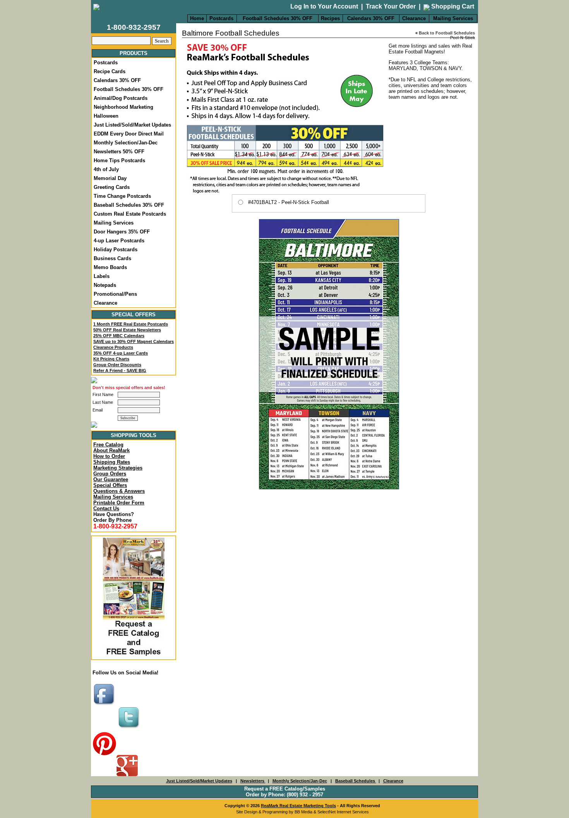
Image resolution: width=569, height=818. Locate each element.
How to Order (109, 456)
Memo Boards (110, 267)
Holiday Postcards (115, 249)
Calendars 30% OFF (370, 18)
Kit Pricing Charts (111, 359)
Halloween (106, 116)
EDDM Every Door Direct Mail (129, 134)
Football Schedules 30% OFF (277, 18)
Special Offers (110, 485)
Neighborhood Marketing (123, 107)
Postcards (221, 18)
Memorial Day (110, 178)
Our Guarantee (110, 479)
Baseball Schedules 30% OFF (129, 205)
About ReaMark (111, 450)
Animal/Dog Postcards (120, 98)
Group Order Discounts (117, 364)
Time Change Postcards (122, 196)
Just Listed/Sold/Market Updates (132, 125)
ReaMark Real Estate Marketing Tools (298, 805)
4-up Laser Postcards (119, 241)
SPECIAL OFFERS (133, 314)
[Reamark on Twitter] (129, 729)
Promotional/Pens (115, 294)
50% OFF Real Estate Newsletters (127, 330)
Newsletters (253, 781)
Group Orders (109, 474)
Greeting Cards (112, 187)
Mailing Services (453, 18)
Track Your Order (391, 6)
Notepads (105, 285)
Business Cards (112, 258)
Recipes (330, 18)
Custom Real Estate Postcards (130, 214)
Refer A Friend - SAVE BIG (119, 370)
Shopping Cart (452, 6)
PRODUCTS (133, 53)
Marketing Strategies (117, 468)
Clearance (414, 18)
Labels (102, 276)
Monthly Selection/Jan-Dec (126, 143)
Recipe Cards (109, 71)
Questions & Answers (119, 491)
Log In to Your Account (324, 6)
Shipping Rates (111, 462)
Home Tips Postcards (119, 160)
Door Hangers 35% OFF (122, 232)
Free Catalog (108, 445)
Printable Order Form (118, 503)
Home (197, 18)
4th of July (106, 169)
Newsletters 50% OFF (119, 151)
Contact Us (106, 508)
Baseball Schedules (355, 781)
